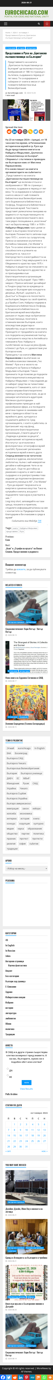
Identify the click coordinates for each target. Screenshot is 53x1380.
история (21, 48)
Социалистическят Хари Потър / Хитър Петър (26, 608)
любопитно (10, 1018)
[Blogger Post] (25, 131)
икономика (26, 813)
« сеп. (8, 1151)
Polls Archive (11, 1094)
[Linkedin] (14, 131)
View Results (26, 1088)
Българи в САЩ (15, 758)
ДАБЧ (10, 778)
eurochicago (24, 748)
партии (25, 833)
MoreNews (42, 1368)
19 (38, 1135)
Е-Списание (10, 48)
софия (22, 843)
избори (36, 808)
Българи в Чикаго (16, 763)
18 (32, 1135)
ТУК (39, 520)
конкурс (11, 823)
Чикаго (24, 788)
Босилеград (21, 753)
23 (20, 1141)
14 (8, 1135)
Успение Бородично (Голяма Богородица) (26, 702)
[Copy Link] (30, 131)
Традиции (24, 717)
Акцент (8, 970)
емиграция (12, 808)
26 (38, 1141)
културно (38, 823)
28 (8, 1146)
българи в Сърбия (16, 793)
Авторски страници (16, 622)
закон (25, 808)
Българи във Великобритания (23, 768)
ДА (11, 1070)
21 (8, 1141)
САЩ (35, 783)
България (12, 773)
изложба (11, 813)
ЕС (18, 778)
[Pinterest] (19, 131)
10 (26, 1129)
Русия (26, 783)
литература (31, 48)
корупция (24, 823)
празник (11, 838)
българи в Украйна (17, 798)
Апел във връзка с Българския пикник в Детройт (26, 1282)
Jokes (8, 956)
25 (32, 1141)
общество (12, 833)
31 (26, 1146)
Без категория (12, 976)
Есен (9, 538)
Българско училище (31, 773)
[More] (41, 131)
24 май (10, 748)
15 (14, 1135)
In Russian (10, 950)
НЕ (10, 1077)
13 (44, 1129)
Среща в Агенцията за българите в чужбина (26, 1236)
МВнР (26, 778)
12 (38, 1129)
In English (40, 748)
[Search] (39, 23)
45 (6, 940)
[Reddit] (9, 131)
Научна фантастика (17, 965)
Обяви (8, 1023)
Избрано (9, 1002)
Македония (13, 783)
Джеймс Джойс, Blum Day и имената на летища (26, 1187)
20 (44, 1135)
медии (10, 828)
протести (37, 838)
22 (14, 1141)
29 (14, 1146)
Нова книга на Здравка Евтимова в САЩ (26, 656)
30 (20, 1146)
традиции (12, 848)
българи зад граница (15, 981)
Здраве (8, 992)
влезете (21, 569)
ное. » (45, 1151)
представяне (12, 531)
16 (20, 1135)
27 (44, 1141)
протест (24, 838)
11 (32, 1129)
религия (11, 843)
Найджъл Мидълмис (28, 528)
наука (21, 828)
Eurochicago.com (26, 12)
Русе (22, 531)
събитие (33, 843)
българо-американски (19, 803)
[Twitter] (35, 131)
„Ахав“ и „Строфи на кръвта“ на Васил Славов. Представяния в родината (23, 548)
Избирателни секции (15, 997)
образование (35, 828)
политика (38, 833)
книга (15, 528)
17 (26, 1135)
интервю (12, 818)
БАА (9, 753)
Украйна (11, 788)
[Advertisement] (25, 906)
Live (47, 24)
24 (26, 1141)
